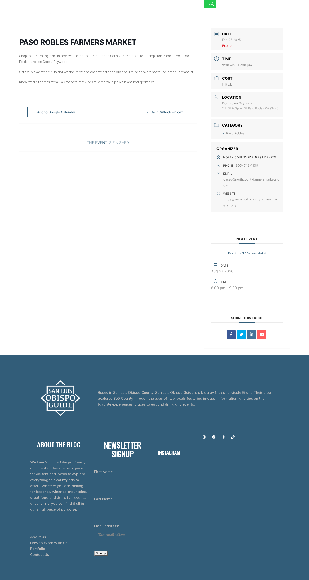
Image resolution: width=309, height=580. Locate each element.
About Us (38, 537)
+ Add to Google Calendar (54, 112)
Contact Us (39, 554)
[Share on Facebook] (231, 334)
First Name (103, 471)
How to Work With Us (48, 542)
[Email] (261, 334)
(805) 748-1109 (246, 165)
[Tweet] (241, 334)
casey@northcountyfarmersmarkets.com (251, 182)
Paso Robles (235, 133)
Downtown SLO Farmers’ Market (247, 253)
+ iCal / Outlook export (164, 112)
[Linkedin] (251, 334)
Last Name (103, 498)
